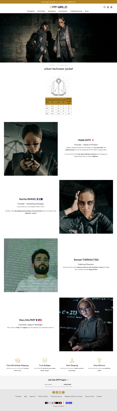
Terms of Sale (89, 396)
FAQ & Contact (43, 396)
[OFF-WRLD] (58, 7)
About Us (33, 396)
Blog (25, 396)
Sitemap (99, 396)
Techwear (18, 396)
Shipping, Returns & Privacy (73, 396)
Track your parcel (56, 396)
